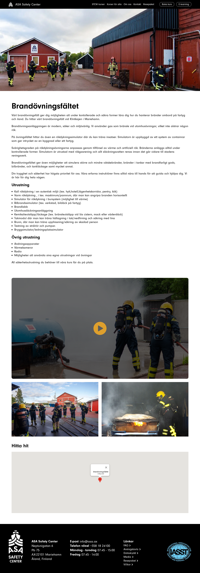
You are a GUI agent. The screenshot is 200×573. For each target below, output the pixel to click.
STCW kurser (98, 4)
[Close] (106, 467)
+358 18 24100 (100, 546)
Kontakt (137, 4)
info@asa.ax (88, 541)
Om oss (127, 4)
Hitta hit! (101, 474)
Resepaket (148, 4)
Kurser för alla (114, 4)
